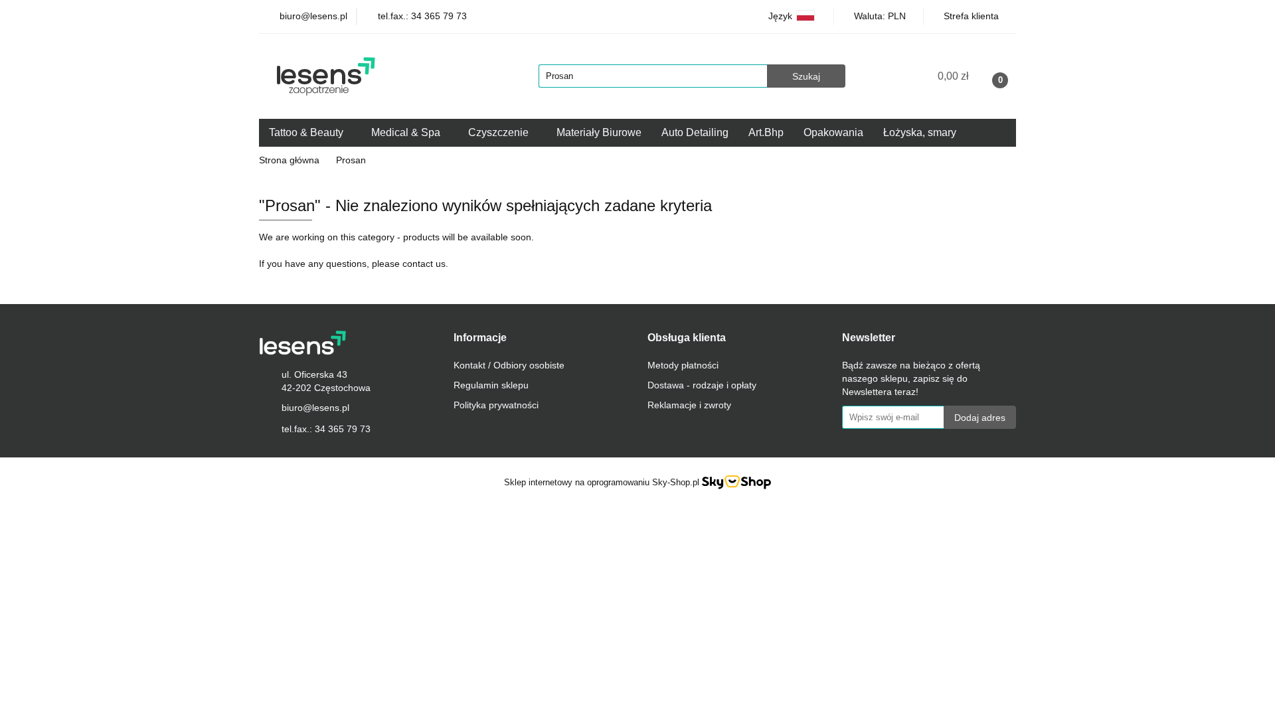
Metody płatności (683, 365)
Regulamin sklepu (491, 385)
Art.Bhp (766, 132)
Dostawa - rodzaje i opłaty (701, 385)
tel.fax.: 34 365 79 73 (326, 429)
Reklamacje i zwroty (689, 405)
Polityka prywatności (496, 405)
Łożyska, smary (919, 132)
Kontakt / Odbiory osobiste (509, 365)
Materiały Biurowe (598, 132)
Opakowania (833, 132)
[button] (480, 338)
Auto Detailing (694, 132)
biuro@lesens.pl (315, 407)
